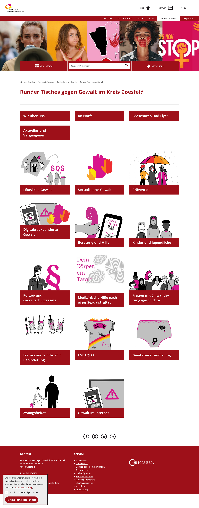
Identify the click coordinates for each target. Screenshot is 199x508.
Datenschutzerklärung (22, 487)
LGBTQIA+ (86, 355)
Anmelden (80, 486)
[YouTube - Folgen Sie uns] (104, 436)
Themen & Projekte (168, 18)
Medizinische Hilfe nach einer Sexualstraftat (97, 300)
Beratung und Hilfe (93, 242)
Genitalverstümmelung (151, 355)
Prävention (141, 189)
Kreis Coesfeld (29, 82)
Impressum (81, 460)
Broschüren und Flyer (150, 115)
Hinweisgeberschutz (85, 479)
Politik (151, 18)
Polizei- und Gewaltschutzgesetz (39, 297)
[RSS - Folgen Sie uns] (113, 436)
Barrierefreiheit (83, 470)
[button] (186, 8)
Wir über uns (34, 115)
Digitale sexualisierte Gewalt (40, 232)
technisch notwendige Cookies (23, 492)
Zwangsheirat (34, 412)
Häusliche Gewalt (37, 189)
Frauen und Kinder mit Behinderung (42, 357)
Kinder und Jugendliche (151, 242)
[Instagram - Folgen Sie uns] (95, 436)
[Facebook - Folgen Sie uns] (86, 436)
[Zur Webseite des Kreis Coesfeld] (141, 464)
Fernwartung (82, 489)
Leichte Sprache (83, 473)
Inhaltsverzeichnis (84, 483)
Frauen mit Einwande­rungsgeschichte (150, 297)
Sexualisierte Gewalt (95, 189)
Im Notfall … (88, 115)
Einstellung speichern (21, 500)
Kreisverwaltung (124, 18)
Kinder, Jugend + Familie (67, 82)
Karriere (140, 18)
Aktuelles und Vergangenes (34, 133)
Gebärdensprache (84, 476)
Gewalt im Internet (93, 412)
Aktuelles (108, 18)
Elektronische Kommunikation (90, 466)
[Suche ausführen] (126, 66)
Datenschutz (82, 463)
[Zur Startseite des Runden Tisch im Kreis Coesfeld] (16, 8)
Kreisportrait (187, 18)
